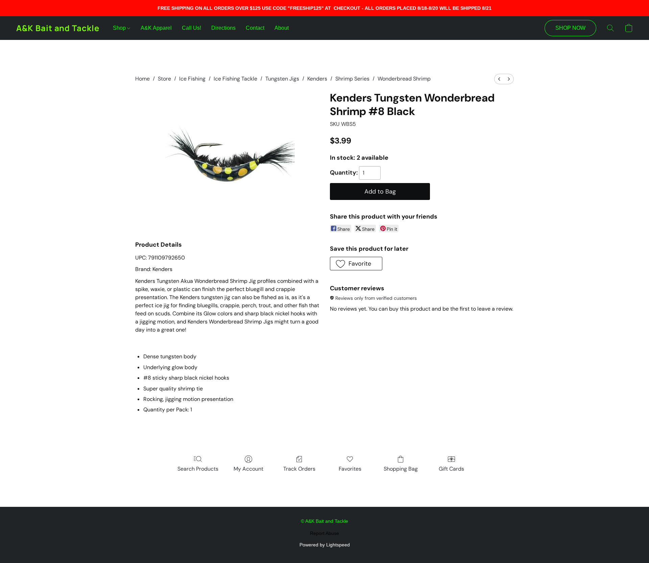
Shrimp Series (352, 78)
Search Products (197, 468)
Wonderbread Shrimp (404, 78)
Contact (255, 28)
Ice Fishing (192, 78)
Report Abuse (324, 533)
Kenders (317, 78)
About (281, 28)
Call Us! (191, 28)
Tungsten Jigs (282, 78)
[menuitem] (499, 79)
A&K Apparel (156, 28)
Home (142, 78)
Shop (120, 28)
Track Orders (299, 468)
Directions (223, 28)
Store (164, 78)
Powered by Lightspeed (324, 544)
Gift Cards (451, 468)
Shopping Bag (401, 468)
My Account (248, 468)
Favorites (350, 468)
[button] (57, 28)
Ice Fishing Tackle (235, 78)
